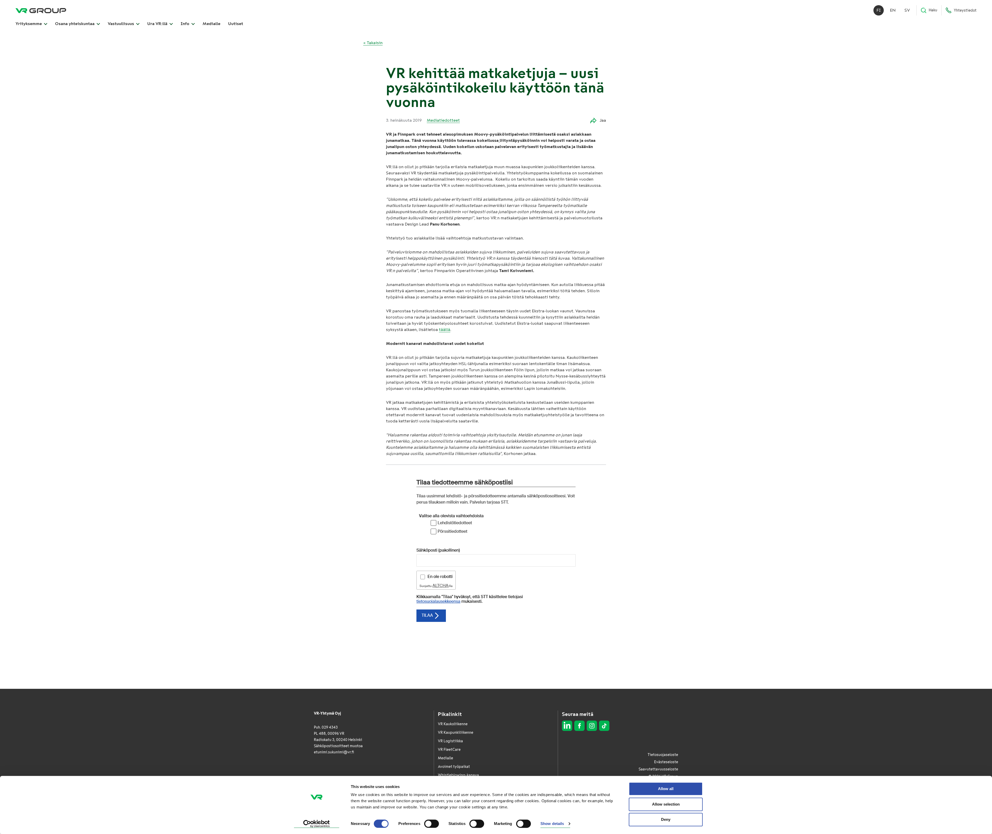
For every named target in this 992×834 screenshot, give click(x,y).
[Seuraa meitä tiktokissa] (604, 726)
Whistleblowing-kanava (458, 775)
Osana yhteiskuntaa (75, 23)
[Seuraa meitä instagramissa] (592, 726)
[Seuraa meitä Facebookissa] (579, 726)
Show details (552, 824)
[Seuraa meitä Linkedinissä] (567, 726)
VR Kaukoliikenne (453, 724)
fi (879, 10)
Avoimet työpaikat (454, 766)
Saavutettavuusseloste (658, 769)
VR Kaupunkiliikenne (455, 732)
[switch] (431, 824)
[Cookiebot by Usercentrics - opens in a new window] (316, 824)
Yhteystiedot (965, 10)
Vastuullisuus (121, 23)
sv (907, 10)
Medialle (211, 23)
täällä (444, 329)
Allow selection (666, 804)
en (893, 10)
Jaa (603, 120)
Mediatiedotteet (443, 120)
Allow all (665, 788)
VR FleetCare (449, 749)
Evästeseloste (666, 762)
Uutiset (235, 23)
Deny (665, 819)
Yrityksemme (29, 23)
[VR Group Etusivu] (41, 10)
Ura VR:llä (157, 23)
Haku (933, 10)
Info (185, 23)
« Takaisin (373, 42)
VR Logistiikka (450, 741)
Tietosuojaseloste (663, 755)
